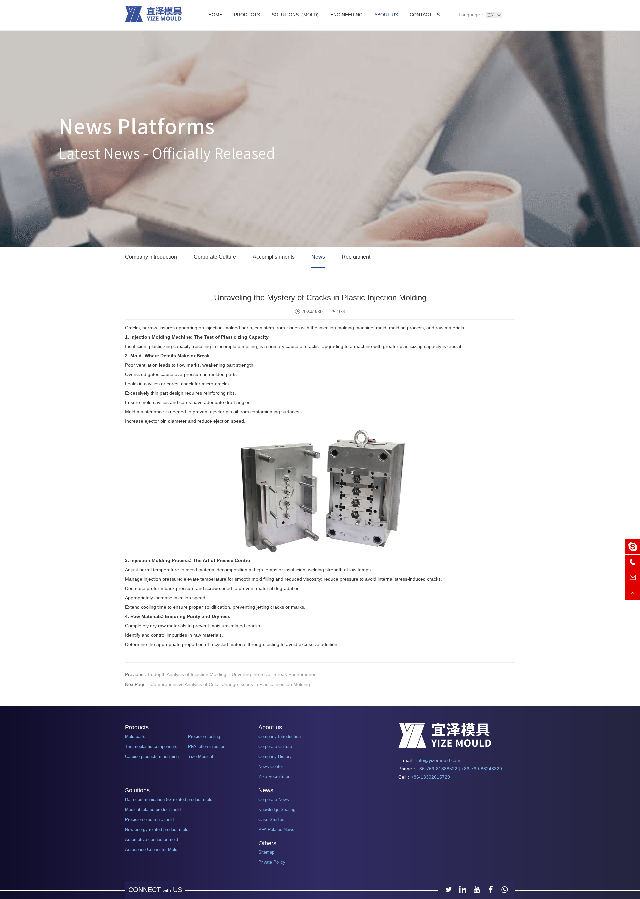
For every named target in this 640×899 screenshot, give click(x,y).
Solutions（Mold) (295, 14)
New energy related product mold (156, 829)
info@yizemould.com (438, 760)
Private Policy (271, 862)
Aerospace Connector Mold (151, 849)
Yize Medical (200, 756)
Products (247, 14)
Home (215, 14)
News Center (270, 766)
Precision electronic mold (149, 819)
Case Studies (271, 819)
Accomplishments (274, 257)
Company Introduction (279, 736)
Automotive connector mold (151, 839)
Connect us (155, 889)
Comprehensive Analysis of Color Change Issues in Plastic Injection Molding (230, 684)
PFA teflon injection (206, 746)
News (318, 257)
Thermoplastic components (151, 746)
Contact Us (425, 14)
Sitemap (266, 852)
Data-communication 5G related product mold (168, 799)
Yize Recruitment (275, 776)
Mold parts (135, 736)
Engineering (346, 14)
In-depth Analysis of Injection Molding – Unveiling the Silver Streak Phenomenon (232, 674)
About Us (386, 14)
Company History (275, 756)
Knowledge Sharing (276, 809)
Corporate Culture (215, 257)
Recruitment (356, 257)
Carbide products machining (152, 756)
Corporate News (273, 799)
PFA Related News (276, 829)
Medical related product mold (153, 809)
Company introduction (151, 257)
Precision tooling (204, 736)
